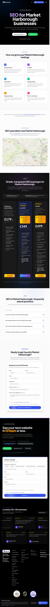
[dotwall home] (6, 556)
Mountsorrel (15, 454)
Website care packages (20, 468)
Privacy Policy (26, 404)
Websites (6, 468)
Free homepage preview (39, 2)
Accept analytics (43, 602)
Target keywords (14, 389)
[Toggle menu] (46, 2)
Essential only (33, 602)
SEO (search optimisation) (30, 468)
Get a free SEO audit (18, 34)
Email (26, 372)
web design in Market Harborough (32, 114)
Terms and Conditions (18, 404)
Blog (22, 569)
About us (23, 557)
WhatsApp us (33, 34)
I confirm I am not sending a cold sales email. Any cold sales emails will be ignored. (24, 406)
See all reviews (41, 517)
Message (5, 486)
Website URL (11, 384)
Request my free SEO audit (24, 410)
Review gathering (15, 587)
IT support (14, 589)
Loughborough (20, 454)
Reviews (22, 567)
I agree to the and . (19, 404)
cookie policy (11, 605)
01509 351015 (28, 450)
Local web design (15, 559)
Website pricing (15, 578)
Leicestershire (17, 133)
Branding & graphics (8, 471)
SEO (13, 580)
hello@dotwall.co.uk (18, 450)
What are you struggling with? (16, 395)
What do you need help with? (10, 466)
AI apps (12, 468)
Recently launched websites (23, 561)
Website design (15, 557)
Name (10, 372)
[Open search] (31, 2)
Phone (10, 378)
